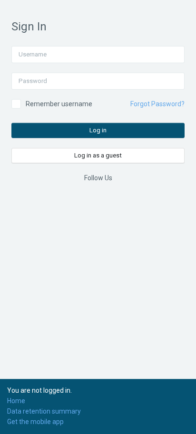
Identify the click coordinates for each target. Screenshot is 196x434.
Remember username (59, 104)
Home (16, 401)
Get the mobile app (35, 421)
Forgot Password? (157, 104)
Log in (98, 130)
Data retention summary (44, 411)
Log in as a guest (98, 155)
